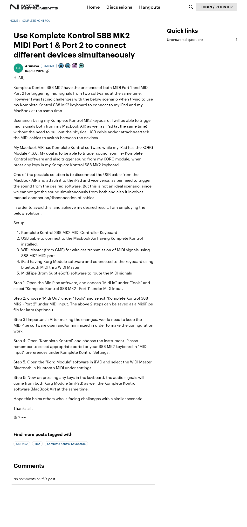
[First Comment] (81, 66)
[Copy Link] (47, 71)
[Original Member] (68, 66)
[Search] (191, 7)
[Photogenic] (61, 66)
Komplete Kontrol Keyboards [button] (66, 443)
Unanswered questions (202, 39)
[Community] (34, 7)
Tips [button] (37, 443)
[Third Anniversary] (75, 66)
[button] (18, 68)
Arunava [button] (32, 66)
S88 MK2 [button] (22, 443)
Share (20, 417)
